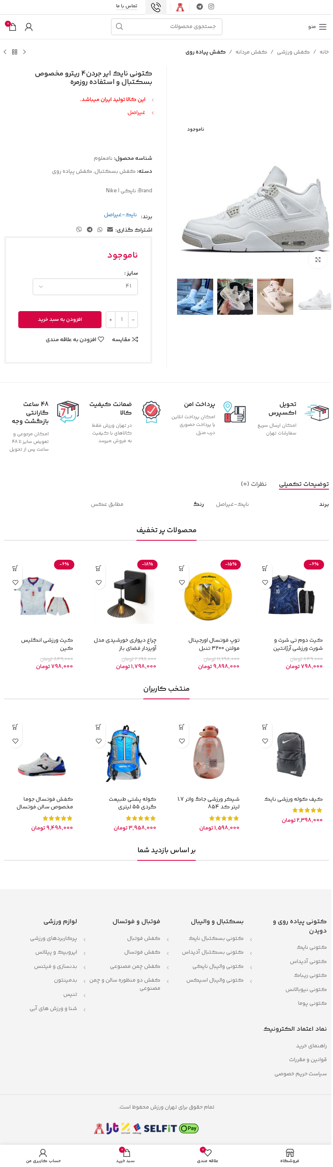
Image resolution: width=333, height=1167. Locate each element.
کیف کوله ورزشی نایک (293, 799)
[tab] (304, 484)
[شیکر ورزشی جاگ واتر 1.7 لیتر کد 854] (208, 753)
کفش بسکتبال (115, 171)
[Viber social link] (79, 230)
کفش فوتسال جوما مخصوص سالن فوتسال (45, 803)
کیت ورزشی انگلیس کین (47, 644)
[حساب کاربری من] (29, 27)
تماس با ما (126, 7)
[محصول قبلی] (24, 52)
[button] (182, 568)
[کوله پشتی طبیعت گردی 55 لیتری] (124, 753)
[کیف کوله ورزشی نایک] (291, 753)
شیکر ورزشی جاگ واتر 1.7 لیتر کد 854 (208, 803)
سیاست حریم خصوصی (301, 1074)
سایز (132, 273)
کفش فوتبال (143, 938)
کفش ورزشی (293, 52)
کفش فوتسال (142, 952)
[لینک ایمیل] (110, 230)
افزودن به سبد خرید (60, 320)
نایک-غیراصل (120, 215)
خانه (324, 52)
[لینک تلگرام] (199, 7)
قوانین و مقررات (307, 1059)
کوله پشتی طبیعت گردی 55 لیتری (132, 803)
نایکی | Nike (121, 191)
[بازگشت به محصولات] (14, 52)
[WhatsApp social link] (100, 230)
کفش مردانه (251, 52)
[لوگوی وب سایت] (180, 7)
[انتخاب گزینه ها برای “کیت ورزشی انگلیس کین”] (15, 568)
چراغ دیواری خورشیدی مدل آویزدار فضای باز (125, 644)
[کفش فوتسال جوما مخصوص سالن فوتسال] (41, 753)
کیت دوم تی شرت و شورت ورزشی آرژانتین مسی (298, 648)
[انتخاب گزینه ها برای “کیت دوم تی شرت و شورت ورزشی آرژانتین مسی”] (265, 568)
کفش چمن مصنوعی (135, 966)
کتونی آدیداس (308, 961)
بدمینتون (65, 980)
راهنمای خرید (311, 1046)
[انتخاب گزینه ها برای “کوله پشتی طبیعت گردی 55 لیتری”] (98, 727)
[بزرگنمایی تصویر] (318, 260)
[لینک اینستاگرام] (211, 7)
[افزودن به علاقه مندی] (265, 582)
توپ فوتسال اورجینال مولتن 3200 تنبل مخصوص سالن (214, 648)
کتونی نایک (311, 947)
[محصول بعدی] (5, 52)
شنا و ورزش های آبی (53, 1008)
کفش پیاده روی (206, 52)
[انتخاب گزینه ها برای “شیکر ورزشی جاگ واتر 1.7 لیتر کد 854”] (182, 727)
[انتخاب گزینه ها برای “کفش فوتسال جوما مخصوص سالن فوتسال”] (15, 727)
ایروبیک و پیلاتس (56, 952)
